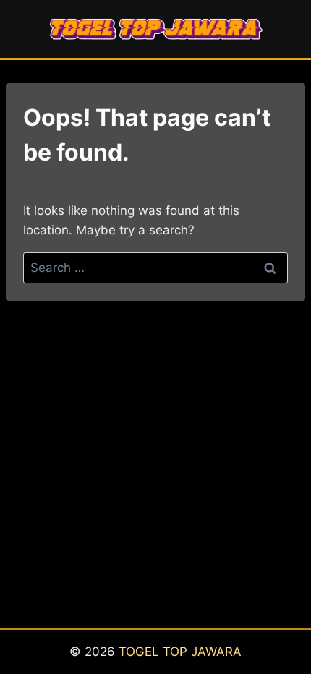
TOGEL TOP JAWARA (180, 651)
